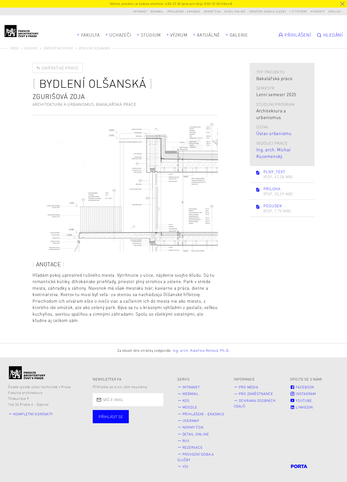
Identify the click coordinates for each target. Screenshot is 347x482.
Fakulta (90, 35)
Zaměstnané (144, 422)
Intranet (140, 11)
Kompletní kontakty (33, 414)
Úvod (14, 48)
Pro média (248, 387)
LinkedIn (304, 407)
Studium (151, 35)
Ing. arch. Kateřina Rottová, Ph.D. (201, 350)
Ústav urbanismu (274, 133)
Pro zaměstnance (256, 393)
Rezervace (192, 447)
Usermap (190, 420)
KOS (186, 400)
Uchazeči (120, 35)
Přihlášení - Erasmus (183, 11)
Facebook (304, 387)
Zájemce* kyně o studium (125, 437)
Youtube (303, 400)
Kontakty (318, 11)
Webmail (157, 11)
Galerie (239, 35)
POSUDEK (277, 208)
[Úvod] (27, 372)
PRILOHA (278, 191)
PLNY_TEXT (278, 174)
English (334, 11)
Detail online (234, 11)
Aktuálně (208, 35)
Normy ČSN (212, 11)
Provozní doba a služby (267, 11)
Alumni (107, 429)
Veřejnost (138, 429)
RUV (185, 441)
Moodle (189, 407)
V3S (185, 466)
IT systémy (299, 11)
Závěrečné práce (58, 48)
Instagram (305, 393)
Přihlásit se (111, 416)
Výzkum (178, 35)
